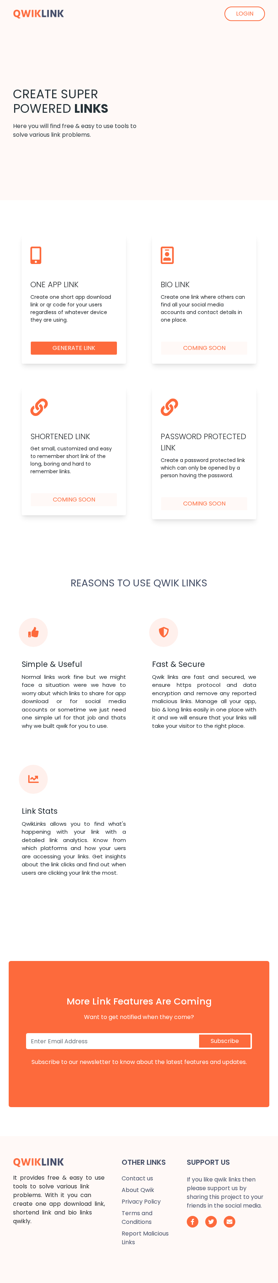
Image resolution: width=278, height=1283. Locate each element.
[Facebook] (192, 1222)
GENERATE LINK (73, 348)
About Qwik (138, 1190)
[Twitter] (211, 1222)
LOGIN (244, 13)
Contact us (137, 1178)
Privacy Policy (141, 1201)
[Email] (229, 1222)
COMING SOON (204, 348)
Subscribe (225, 1041)
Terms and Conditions (137, 1217)
